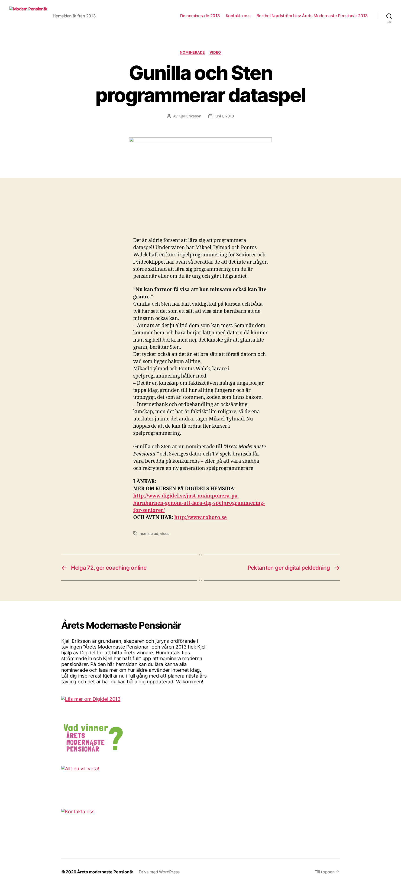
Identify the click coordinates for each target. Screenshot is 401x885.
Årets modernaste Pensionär (105, 871)
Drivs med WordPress (159, 871)
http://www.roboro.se (200, 517)
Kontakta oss (238, 15)
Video (215, 52)
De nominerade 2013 (200, 15)
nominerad (149, 533)
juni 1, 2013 (224, 116)
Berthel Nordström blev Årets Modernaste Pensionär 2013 (312, 15)
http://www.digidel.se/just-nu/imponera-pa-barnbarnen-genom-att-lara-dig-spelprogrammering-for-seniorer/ (199, 503)
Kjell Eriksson (189, 116)
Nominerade (192, 52)
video (165, 533)
